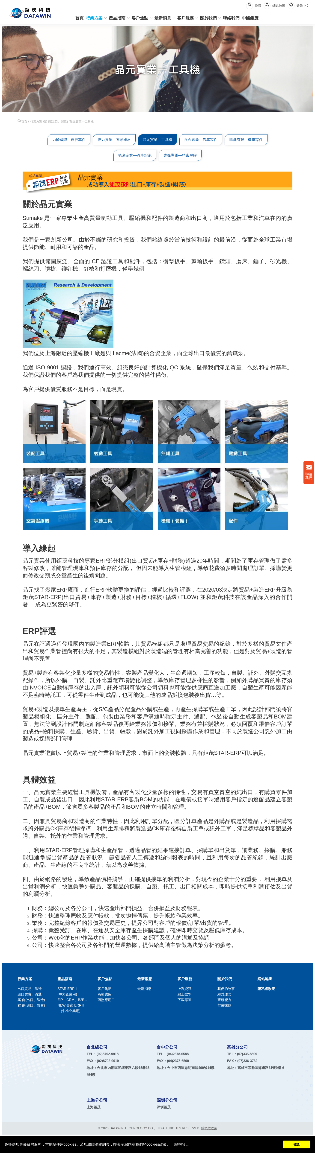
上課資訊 (184, 989)
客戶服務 (185, 18)
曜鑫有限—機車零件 (246, 140)
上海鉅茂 (94, 1107)
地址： (185, 1068)
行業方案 (94, 18)
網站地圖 (278, 6)
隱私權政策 (266, 989)
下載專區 (184, 1000)
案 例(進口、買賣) (31, 1005)
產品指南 (117, 18)
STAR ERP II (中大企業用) (72, 991)
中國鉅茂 (250, 18)
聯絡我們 (308, 476)
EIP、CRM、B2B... (72, 1000)
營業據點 (224, 1005)
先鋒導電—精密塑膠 (180, 155)
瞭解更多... (181, 1144)
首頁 (79, 18)
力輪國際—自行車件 (69, 140)
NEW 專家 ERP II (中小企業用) (70, 1008)
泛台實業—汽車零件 (200, 140)
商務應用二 (106, 1000)
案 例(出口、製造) (56, 121)
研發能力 (224, 1000)
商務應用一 (106, 994)
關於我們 (208, 18)
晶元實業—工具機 (157, 140)
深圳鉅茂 (164, 1107)
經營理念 (224, 994)
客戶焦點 (140, 18)
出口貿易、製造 (30, 989)
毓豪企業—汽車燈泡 (135, 155)
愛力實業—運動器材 (114, 140)
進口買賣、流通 (30, 994)
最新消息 (163, 18)
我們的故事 (226, 989)
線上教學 (184, 994)
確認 (297, 1144)
